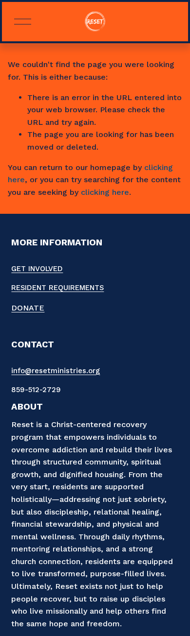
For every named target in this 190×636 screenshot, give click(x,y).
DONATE (27, 307)
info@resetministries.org (55, 370)
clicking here (105, 192)
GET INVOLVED (37, 268)
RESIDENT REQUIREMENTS (57, 287)
